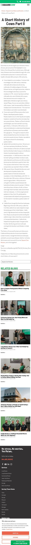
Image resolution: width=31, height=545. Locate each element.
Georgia (3, 497)
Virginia (3, 502)
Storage (3, 483)
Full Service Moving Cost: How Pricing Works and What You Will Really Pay (14, 318)
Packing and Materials (7, 480)
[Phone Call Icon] (17, 1)
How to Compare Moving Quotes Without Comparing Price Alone (15, 289)
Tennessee (4, 504)
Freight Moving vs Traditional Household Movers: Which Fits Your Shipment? (14, 434)
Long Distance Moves (6, 473)
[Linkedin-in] (8, 464)
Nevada (3, 512)
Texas (3, 492)
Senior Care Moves (6, 485)
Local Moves (4, 471)
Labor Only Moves (6, 478)
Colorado (4, 495)
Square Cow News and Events (14, 11)
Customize (15, 537)
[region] (15, 532)
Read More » (3, 294)
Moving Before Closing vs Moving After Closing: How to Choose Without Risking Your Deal (15, 376)
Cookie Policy (9, 529)
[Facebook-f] (3, 464)
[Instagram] (11, 464)
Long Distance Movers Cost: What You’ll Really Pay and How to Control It (14, 347)
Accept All (15, 533)
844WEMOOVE (7, 459)
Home (3, 11)
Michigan (4, 507)
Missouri (4, 500)
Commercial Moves (6, 476)
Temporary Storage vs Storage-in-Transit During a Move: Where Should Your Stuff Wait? (14, 405)
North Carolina (5, 509)
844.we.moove (26, 1)
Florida (3, 514)
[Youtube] (5, 464)
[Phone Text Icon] (20, 1)
